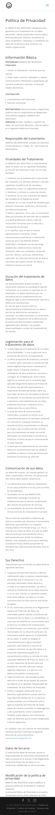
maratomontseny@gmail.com (18, 738)
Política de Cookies (26, 808)
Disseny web (43, 808)
